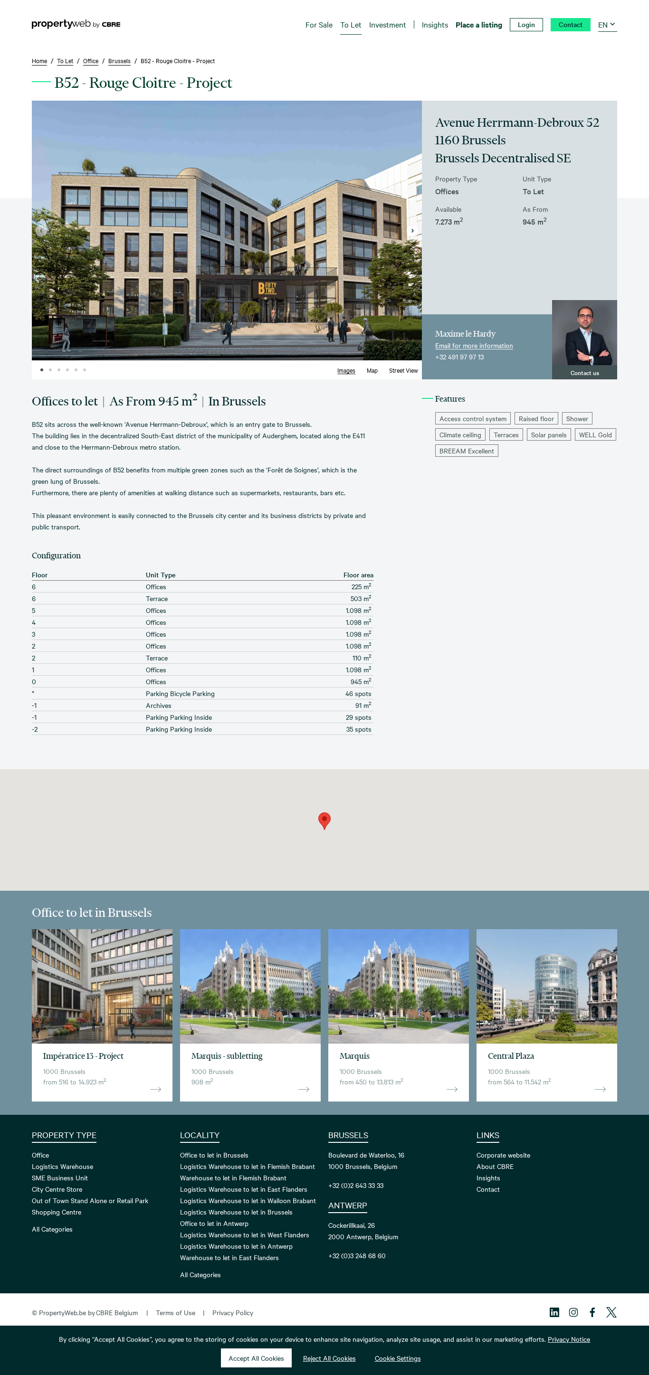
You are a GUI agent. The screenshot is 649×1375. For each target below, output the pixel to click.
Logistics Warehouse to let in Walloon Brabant (248, 1200)
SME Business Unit (60, 1177)
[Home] (76, 24)
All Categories (52, 1229)
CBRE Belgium (117, 1312)
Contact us (585, 372)
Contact (488, 1189)
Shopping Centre (56, 1211)
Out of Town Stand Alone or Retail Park (90, 1200)
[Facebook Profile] (592, 1312)
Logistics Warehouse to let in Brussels (236, 1211)
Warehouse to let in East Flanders (229, 1257)
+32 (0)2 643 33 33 (355, 1185)
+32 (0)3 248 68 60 (357, 1255)
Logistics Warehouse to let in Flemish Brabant (247, 1166)
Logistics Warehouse (62, 1166)
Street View (403, 370)
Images (346, 370)
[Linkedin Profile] (554, 1312)
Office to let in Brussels (214, 1154)
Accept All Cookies (256, 1358)
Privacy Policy (232, 1312)
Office (40, 1154)
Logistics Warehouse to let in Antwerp (236, 1246)
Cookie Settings (398, 1358)
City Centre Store (57, 1189)
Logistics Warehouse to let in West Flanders (244, 1234)
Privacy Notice (569, 1339)
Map (372, 370)
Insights (488, 1177)
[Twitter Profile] (611, 1312)
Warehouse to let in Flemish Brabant (233, 1177)
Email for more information (474, 345)
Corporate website (503, 1154)
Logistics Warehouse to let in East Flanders (243, 1189)
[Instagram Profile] (573, 1312)
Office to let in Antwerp (214, 1223)
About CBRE (495, 1166)
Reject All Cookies (329, 1358)
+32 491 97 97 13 (459, 356)
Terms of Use (175, 1312)
